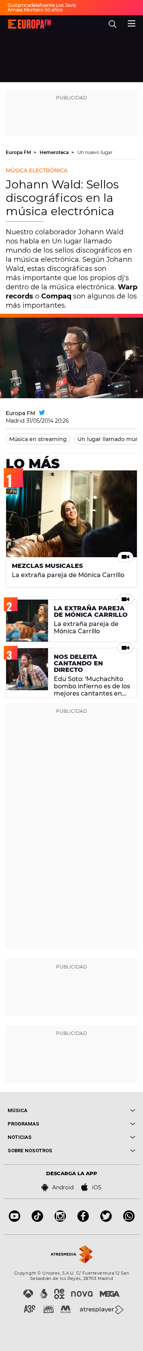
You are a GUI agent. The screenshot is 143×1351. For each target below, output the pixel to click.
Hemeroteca (55, 152)
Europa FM (19, 152)
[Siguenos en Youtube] (14, 1219)
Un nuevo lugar (94, 152)
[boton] (104, 1110)
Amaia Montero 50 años (35, 10)
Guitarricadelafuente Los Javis (42, 5)
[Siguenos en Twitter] (106, 1219)
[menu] (131, 22)
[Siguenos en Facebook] (83, 1219)
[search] (112, 24)
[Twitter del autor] (42, 413)
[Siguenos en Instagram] (60, 1219)
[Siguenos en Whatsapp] (129, 1219)
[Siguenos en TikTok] (37, 1219)
